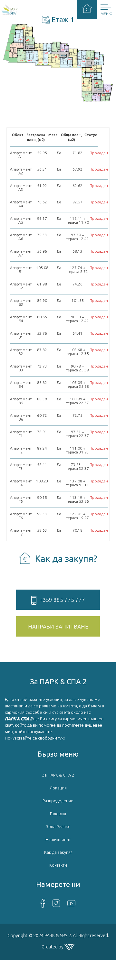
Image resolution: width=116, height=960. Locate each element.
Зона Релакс (58, 826)
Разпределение (58, 800)
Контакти (58, 865)
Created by (53, 946)
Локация (58, 788)
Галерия (58, 813)
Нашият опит (58, 839)
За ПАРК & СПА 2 (58, 775)
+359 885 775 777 (62, 600)
